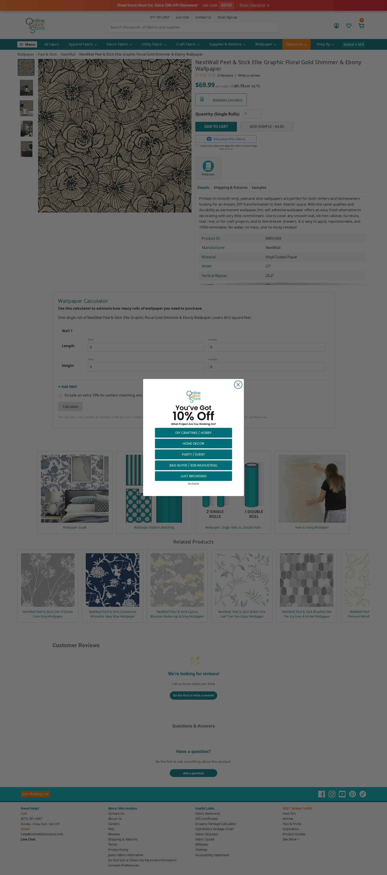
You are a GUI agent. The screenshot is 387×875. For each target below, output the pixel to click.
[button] (193, 432)
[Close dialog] (238, 385)
